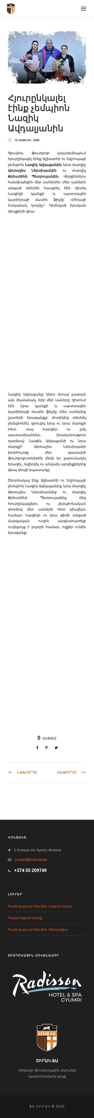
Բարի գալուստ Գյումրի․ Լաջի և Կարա (40, 906)
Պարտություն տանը (25, 918)
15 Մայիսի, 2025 (27, 140)
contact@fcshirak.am (31, 860)
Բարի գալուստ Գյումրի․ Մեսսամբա (38, 929)
